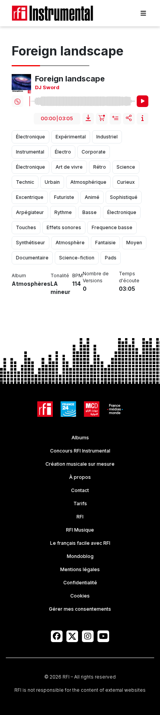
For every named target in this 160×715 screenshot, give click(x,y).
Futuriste (64, 197)
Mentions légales (80, 569)
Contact (80, 490)
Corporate (94, 152)
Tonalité (59, 275)
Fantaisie (105, 242)
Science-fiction (76, 258)
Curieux (126, 182)
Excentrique (29, 197)
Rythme (63, 212)
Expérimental (71, 137)
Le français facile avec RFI (80, 543)
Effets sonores (64, 227)
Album (19, 275)
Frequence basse (112, 227)
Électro (63, 152)
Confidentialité (80, 582)
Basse (89, 212)
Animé (92, 197)
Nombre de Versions (96, 277)
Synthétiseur (30, 242)
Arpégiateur (30, 212)
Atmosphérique (88, 182)
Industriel (107, 137)
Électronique (30, 137)
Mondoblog (80, 556)
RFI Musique (80, 530)
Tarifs (80, 503)
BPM (77, 275)
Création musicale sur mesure (80, 464)
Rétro (99, 167)
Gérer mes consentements (80, 609)
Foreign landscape (70, 78)
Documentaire (32, 258)
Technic (25, 182)
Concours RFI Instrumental (80, 451)
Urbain (52, 182)
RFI (80, 517)
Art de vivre (69, 167)
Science (126, 167)
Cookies (80, 596)
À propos (80, 477)
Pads (111, 258)
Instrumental (30, 152)
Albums (80, 437)
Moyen (134, 242)
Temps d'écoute (129, 277)
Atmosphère (70, 242)
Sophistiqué (123, 197)
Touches (26, 227)
